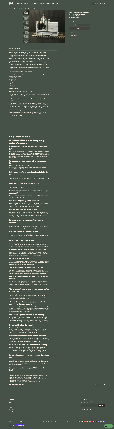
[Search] (98, 3)
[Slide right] (26, 41)
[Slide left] (26, 12)
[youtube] (90, 409)
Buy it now (79, 28)
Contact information (65, 421)
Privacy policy (45, 421)
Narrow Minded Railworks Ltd (19, 421)
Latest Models (15, 8)
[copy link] (76, 32)
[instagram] (87, 409)
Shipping (74, 21)
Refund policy (39, 421)
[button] (100, 3)
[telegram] (74, 32)
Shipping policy (58, 421)
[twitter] (72, 32)
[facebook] (70, 32)
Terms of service (51, 421)
